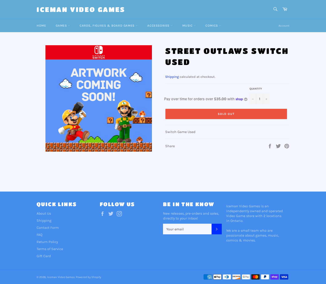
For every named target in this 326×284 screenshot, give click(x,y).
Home (41, 25)
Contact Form (48, 227)
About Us (44, 213)
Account (284, 25)
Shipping (172, 77)
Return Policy (47, 242)
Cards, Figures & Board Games (108, 25)
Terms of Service (50, 249)
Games (62, 25)
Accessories (158, 25)
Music (188, 25)
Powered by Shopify (88, 277)
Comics (212, 25)
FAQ (39, 235)
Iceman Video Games (81, 9)
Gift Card (44, 256)
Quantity (255, 88)
